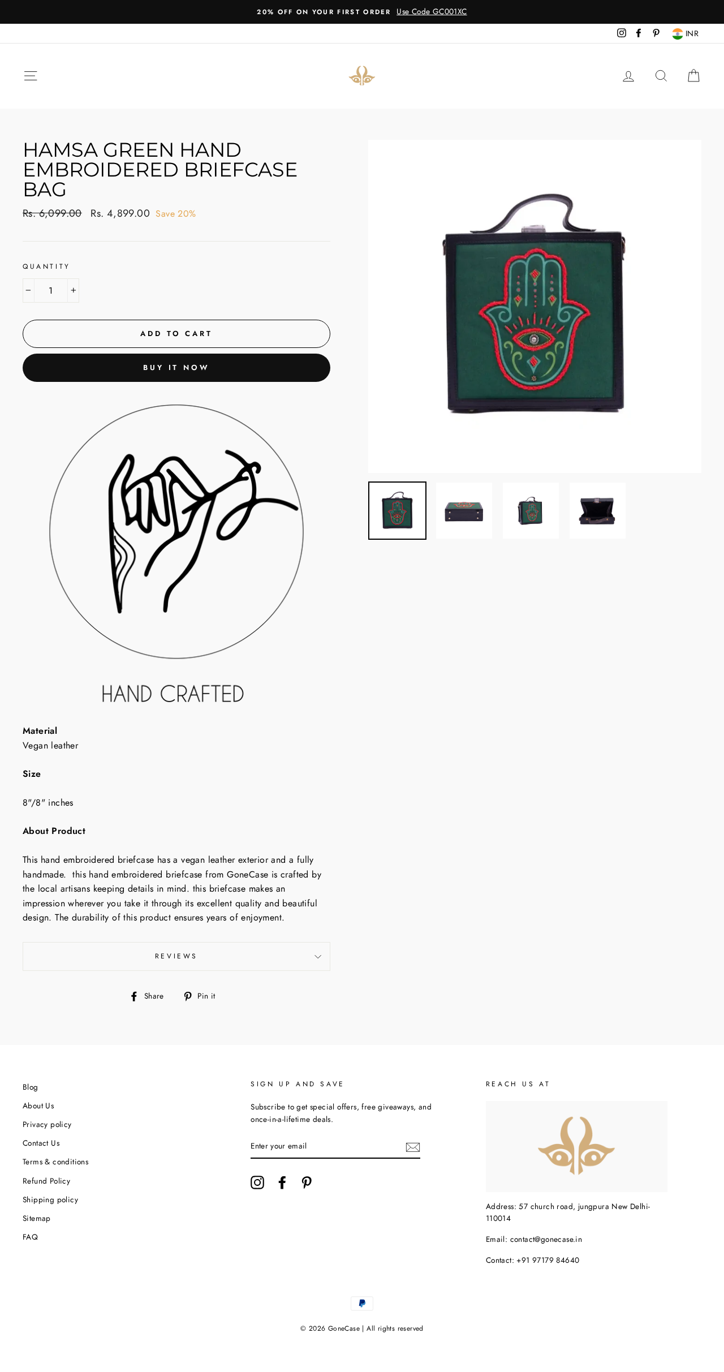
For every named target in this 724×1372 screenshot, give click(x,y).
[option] (362, 12)
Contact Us (41, 1143)
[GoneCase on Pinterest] (306, 1182)
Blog (30, 1087)
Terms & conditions (55, 1161)
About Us (38, 1105)
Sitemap (37, 1218)
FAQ (30, 1236)
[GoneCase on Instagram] (257, 1182)
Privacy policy (47, 1124)
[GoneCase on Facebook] (282, 1182)
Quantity (47, 266)
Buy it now (176, 367)
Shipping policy (50, 1199)
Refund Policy (46, 1180)
